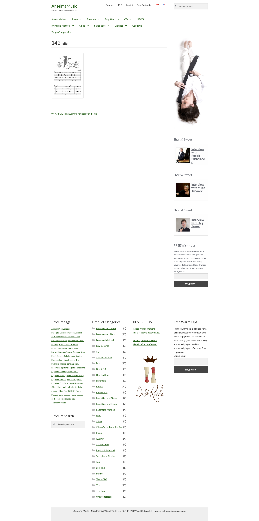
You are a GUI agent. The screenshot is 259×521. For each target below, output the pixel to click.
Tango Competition (61, 32)
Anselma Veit (57, 329)
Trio (98, 485)
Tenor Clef (101, 479)
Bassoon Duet (65, 344)
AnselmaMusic (64, 6)
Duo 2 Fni (101, 369)
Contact (110, 5)
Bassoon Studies (75, 356)
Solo (98, 461)
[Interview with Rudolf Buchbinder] (183, 155)
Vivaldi (63, 402)
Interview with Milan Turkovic (198, 188)
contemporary (73, 364)
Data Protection (144, 5)
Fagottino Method (58, 379)
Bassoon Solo (62, 356)
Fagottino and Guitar (107, 398)
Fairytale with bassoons (73, 383)
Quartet (100, 438)
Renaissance (65, 399)
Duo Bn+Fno (102, 374)
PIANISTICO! (69, 391)
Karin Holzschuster (70, 387)
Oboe (82, 25)
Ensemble (55, 368)
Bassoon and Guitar (71, 336)
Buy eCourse (102, 345)
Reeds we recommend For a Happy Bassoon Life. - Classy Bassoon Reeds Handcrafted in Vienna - (146, 336)
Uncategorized (104, 496)
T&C (120, 5)
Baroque (66, 329)
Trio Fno (100, 490)
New (98, 415)
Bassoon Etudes (66, 348)
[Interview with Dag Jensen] (183, 224)
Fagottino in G (57, 375)
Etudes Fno (101, 392)
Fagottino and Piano (76, 368)
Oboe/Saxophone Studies (109, 427)
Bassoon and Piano (59, 340)
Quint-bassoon (64, 395)
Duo (98, 363)
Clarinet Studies (104, 357)
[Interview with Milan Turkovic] (183, 190)
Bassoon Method (105, 340)
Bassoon (91, 19)
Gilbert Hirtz (56, 387)
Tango (73, 399)
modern (54, 391)
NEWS (140, 19)
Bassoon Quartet (65, 352)
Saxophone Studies (105, 456)
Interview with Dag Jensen (197, 223)
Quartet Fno (102, 444)
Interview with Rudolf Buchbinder (198, 155)
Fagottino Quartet (74, 379)
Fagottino (110, 19)
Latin (80, 387)
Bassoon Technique (59, 360)
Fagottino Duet (57, 371)
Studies (100, 473)
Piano (75, 19)
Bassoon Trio (73, 360)
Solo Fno (100, 467)
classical (63, 364)
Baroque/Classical (59, 333)
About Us (137, 25)
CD (126, 19)
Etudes (99, 386)
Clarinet (119, 25)
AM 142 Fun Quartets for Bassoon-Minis (76, 114)
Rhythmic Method (60, 25)
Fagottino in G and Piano (73, 375)
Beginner (55, 364)
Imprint (129, 5)
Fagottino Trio (57, 383)
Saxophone (100, 25)
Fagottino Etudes (71, 371)
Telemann (55, 402)
